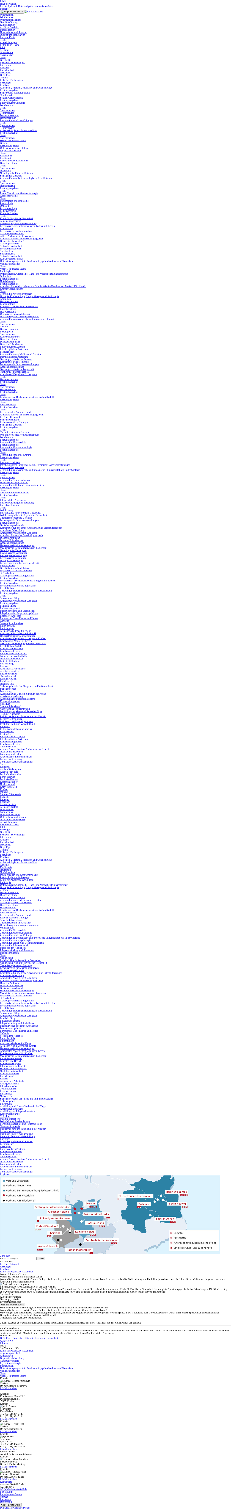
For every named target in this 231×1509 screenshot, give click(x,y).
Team (3, 40)
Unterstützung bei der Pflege (14, 148)
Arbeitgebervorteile (9, 671)
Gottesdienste (6, 52)
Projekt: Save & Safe (10, 150)
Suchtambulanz (7, 253)
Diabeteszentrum (8, 163)
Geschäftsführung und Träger (14, 568)
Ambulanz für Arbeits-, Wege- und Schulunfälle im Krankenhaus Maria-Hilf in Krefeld (43, 286)
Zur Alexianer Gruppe (11, 1494)
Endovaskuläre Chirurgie (12, 102)
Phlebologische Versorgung (13, 553)
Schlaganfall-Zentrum (11, 175)
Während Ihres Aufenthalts (13, 656)
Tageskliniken (7, 573)
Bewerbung (6, 691)
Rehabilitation (7, 588)
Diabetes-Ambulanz (10, 341)
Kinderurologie (7, 304)
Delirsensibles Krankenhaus (14, 482)
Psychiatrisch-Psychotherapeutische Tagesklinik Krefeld (27, 226)
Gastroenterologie (9, 195)
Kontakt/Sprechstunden (11, 258)
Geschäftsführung (9, 22)
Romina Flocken (8, 678)
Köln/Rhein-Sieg (8, 786)
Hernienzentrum (8, 117)
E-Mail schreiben (8, 1388)
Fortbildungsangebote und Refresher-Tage (21, 711)
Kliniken (4, 85)
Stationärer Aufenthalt (11, 246)
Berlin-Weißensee (9, 779)
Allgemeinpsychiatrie (10, 221)
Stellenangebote (8, 688)
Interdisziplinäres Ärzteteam (14, 349)
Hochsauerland (7, 784)
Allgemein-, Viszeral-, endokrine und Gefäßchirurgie (26, 87)
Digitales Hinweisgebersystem (15, 1507)
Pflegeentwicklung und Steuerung (17, 502)
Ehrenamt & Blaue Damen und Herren (19, 618)
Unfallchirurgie (7, 281)
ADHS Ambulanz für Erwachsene (17, 236)
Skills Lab (5, 703)
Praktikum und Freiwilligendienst (16, 721)
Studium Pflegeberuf (10, 706)
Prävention (5, 65)
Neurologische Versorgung (13, 550)
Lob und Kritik (7, 37)
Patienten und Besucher (11, 648)
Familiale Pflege (8, 605)
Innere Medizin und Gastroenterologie (19, 193)
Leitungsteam (6, 331)
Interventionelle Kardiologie (14, 160)
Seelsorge (5, 50)
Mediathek (5, 72)
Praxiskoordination (9, 505)
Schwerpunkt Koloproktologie (15, 92)
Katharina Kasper (8, 781)
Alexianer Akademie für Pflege (15, 631)
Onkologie (5, 206)
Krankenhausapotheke (11, 741)
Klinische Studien (9, 213)
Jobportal (4, 1343)
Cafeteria (4, 620)
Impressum (5, 1499)
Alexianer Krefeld (9, 807)
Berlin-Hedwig (7, 776)
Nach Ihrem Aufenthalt (11, 658)
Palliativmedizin (8, 211)
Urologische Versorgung (12, 560)
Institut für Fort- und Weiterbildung (17, 724)
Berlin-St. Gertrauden (10, 774)
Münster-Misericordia (10, 794)
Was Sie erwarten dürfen (12, 1305)
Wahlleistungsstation (10, 263)
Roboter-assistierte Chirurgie (14, 422)
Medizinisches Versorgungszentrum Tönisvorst (23, 548)
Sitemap (4, 1496)
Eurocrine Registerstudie (12, 467)
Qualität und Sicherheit (11, 751)
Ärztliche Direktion (9, 27)
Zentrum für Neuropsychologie (15, 480)
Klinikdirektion (7, 24)
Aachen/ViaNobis (9, 771)
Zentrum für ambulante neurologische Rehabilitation (26, 178)
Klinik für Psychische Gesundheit (16, 218)
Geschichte (5, 60)
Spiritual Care (7, 55)
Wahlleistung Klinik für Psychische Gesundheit (23, 515)
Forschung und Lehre (10, 754)
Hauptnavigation (8, 3)
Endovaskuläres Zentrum (12, 346)
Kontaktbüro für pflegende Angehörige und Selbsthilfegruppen (31, 527)
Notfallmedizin (7, 185)
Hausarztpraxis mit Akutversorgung (17, 545)
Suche (3, 764)
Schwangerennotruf (9, 419)
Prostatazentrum (8, 309)
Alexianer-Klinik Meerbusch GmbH (18, 633)
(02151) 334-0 (7, 1486)
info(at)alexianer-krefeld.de (13, 1489)
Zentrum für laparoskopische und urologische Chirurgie (27, 319)
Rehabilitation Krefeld (11, 646)
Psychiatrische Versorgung (13, 558)
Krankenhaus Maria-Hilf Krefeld (16, 641)
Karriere (4, 666)
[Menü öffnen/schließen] (12, 12)
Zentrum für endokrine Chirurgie (16, 120)
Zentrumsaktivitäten (10, 462)
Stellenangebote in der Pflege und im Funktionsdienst (26, 686)
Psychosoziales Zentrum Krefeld (16, 412)
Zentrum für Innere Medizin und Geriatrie (20, 354)
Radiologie (5, 271)
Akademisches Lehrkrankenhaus (16, 756)
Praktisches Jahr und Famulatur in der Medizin (23, 716)
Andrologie (5, 299)
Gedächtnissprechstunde (12, 233)
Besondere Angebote (10, 615)
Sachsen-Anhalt (8, 804)
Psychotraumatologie (10, 248)
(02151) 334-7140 (14, 1413)
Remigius (4, 799)
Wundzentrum (7, 105)
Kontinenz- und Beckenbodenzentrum (19, 306)
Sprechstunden (7, 110)
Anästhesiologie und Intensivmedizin (18, 130)
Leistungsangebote (9, 90)
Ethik (2, 47)
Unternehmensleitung (10, 19)
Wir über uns (6, 17)
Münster (4, 791)
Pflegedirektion (7, 29)
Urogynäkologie (8, 311)
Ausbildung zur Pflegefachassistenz (17, 698)
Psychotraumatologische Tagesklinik (18, 585)
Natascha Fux (7, 683)
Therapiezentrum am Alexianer (15, 432)
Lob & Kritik (6, 1491)
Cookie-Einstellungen (10, 1505)
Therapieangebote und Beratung (16, 517)
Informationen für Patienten (13, 653)
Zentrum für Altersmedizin (13, 442)
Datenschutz (6, 1502)
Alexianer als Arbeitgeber (12, 668)
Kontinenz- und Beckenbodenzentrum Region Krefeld (27, 397)
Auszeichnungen (8, 42)
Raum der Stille (7, 626)
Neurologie (5, 170)
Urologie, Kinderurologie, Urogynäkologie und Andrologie (29, 296)
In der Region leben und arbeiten (16, 729)
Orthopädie (5, 276)
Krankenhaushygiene (10, 651)
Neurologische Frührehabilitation (16, 173)
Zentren (4, 326)
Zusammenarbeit (8, 746)
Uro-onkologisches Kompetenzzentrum (19, 316)
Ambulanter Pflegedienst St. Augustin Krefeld (23, 638)
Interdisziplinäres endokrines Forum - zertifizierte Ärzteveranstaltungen (35, 465)
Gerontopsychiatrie (9, 243)
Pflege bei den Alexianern (13, 500)
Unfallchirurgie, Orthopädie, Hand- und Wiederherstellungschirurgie (34, 273)
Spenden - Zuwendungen (12, 62)
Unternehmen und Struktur (13, 32)
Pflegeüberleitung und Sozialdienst (17, 610)
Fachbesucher (7, 351)
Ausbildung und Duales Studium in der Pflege (23, 693)
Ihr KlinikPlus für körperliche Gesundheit (20, 512)
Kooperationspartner (10, 336)
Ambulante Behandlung (12, 530)
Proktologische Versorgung (13, 555)
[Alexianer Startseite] (34, 11)
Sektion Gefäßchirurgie (11, 97)
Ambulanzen (6, 228)
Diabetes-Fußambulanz (11, 344)
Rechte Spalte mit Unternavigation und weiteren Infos (26, 6)
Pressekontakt (7, 70)
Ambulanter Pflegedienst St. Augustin (18, 374)
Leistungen (5, 82)
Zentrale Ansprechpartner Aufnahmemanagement (24, 749)
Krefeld (4, 789)
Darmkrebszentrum (9, 115)
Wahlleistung (6, 510)
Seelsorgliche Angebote (11, 623)
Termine (4, 77)
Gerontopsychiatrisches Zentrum (16, 359)
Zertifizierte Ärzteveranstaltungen (16, 761)
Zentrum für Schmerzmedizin (14, 492)
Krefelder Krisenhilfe (10, 417)
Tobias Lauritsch (8, 676)
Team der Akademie (10, 714)
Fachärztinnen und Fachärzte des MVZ (19, 563)
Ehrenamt (5, 726)
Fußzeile (4, 8)
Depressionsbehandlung (12, 241)
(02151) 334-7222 (14, 1444)
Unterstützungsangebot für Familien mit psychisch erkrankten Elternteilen (36, 261)
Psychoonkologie (8, 208)
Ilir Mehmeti (6, 681)
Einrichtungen (7, 628)
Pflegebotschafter (8, 673)
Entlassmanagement (10, 608)
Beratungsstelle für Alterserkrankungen (19, 364)
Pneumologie (6, 203)
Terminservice (7, 95)
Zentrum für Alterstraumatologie (16, 294)
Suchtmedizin (7, 251)
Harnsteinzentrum (9, 301)
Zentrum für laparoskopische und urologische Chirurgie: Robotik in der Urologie (40, 470)
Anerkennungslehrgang (11, 696)
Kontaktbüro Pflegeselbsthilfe (14, 361)
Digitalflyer (5, 75)
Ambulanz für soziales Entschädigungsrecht (21, 238)
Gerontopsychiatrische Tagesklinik (17, 369)
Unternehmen (7, 14)
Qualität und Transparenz (12, 34)
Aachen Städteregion (10, 769)
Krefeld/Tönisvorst (9, 1264)
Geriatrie (4, 143)
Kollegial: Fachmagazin (12, 80)
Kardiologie (6, 155)
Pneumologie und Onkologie (14, 200)
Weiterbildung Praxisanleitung (15, 709)
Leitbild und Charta (9, 45)
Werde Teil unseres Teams (13, 140)
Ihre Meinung (7, 663)
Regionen (5, 766)
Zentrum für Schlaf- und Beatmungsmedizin (22, 485)
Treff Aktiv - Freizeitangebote (14, 371)
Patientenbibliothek (9, 661)
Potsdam (4, 797)
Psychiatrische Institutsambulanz (16, 231)
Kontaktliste (6, 1481)
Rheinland (5, 802)
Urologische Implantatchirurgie (15, 314)
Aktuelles (4, 67)
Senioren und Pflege (10, 598)
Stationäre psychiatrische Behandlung (18, 223)
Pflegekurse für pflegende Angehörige (19, 613)
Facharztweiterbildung (11, 719)
